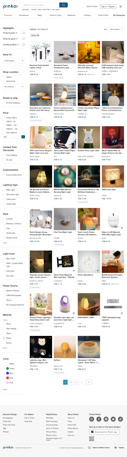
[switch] (14, 32)
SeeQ (80, 366)
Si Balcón (57, 71)
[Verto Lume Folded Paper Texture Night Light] (65, 137)
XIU (55, 156)
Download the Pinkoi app (105, 432)
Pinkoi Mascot (73, 428)
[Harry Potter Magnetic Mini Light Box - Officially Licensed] (65, 262)
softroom (33, 113)
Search (63, 4)
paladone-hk (83, 71)
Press (70, 421)
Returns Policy (51, 435)
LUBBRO (105, 323)
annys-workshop (36, 323)
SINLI (104, 280)
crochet (33, 9)
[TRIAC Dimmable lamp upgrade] (113, 304)
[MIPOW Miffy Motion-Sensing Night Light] (65, 176)
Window (6, 432)
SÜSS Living (34, 195)
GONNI (57, 238)
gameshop (106, 156)
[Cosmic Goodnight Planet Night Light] (89, 95)
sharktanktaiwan (108, 113)
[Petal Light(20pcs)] (89, 262)
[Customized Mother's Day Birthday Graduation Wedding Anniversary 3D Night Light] (89, 176)
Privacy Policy (51, 432)
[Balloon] (65, 347)
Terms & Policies (52, 428)
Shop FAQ (28, 421)
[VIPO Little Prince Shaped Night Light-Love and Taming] (41, 137)
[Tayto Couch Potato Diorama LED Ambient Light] (89, 219)
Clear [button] (5, 320)
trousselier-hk (59, 323)
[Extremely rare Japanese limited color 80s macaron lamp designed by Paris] (41, 95)
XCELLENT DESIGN (86, 156)
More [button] (5, 242)
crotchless (25, 9)
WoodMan (34, 366)
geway (80, 280)
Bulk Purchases (52, 421)
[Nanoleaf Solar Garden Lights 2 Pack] (41, 52)
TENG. (104, 195)
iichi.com (71, 435)
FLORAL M (82, 113)
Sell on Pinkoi (92, 6)
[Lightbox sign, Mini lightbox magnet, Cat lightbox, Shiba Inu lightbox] (41, 347)
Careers (70, 432)
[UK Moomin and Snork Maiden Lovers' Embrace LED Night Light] (41, 176)
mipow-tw (57, 195)
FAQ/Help (49, 418)
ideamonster (59, 113)
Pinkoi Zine (7, 421)
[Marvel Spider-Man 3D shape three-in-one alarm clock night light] (113, 137)
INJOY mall (82, 195)
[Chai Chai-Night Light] (65, 219)
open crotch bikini (44, 9)
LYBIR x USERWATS (110, 71)
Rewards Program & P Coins (54, 439)
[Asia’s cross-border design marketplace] (10, 6)
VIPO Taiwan (35, 156)
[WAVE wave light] (113, 176)
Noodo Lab (58, 366)
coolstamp (58, 280)
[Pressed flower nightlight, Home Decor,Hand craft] (41, 304)
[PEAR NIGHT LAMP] (89, 304)
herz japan (56, 9)
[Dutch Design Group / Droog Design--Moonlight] (41, 219)
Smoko (80, 238)
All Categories (8, 418)
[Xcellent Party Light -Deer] (89, 137)
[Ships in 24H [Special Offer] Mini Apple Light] (113, 219)
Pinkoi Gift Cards (9, 425)
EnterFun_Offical (36, 280)
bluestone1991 (35, 238)
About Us (71, 418)
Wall (4, 428)
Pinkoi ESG (72, 425)
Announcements (52, 425)
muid (80, 323)
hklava (32, 71)
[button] (23, 136)
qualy (104, 238)
